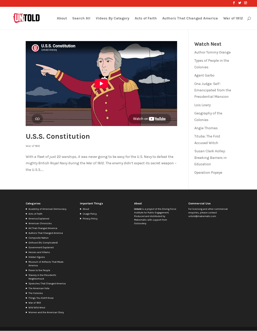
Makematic (140, 219)
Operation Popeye (208, 172)
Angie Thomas (206, 128)
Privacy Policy (90, 218)
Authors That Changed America (190, 18)
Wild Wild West (37, 307)
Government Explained (41, 247)
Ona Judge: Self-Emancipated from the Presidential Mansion (212, 90)
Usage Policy (90, 213)
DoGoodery (140, 223)
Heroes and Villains (39, 252)
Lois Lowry (202, 105)
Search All (81, 18)
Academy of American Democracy (47, 209)
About (62, 18)
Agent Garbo (204, 75)
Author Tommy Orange (212, 52)
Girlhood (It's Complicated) (43, 242)
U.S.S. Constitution (58, 136)
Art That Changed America (43, 228)
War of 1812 (233, 18)
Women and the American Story (46, 312)
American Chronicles (40, 223)
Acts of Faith (146, 18)
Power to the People (39, 270)
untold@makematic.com (202, 216)
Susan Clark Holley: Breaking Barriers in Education (210, 157)
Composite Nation (39, 237)
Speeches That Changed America (47, 283)
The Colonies (36, 293)
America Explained (39, 218)
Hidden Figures (37, 257)
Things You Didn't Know (41, 298)
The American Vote (39, 288)
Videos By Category (112, 18)
